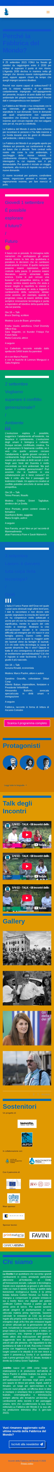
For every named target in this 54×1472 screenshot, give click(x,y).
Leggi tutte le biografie (14, 785)
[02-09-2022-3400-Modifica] (27, 1044)
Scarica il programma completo (27, 723)
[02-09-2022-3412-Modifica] (27, 1004)
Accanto (45, 1094)
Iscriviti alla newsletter (25, 1444)
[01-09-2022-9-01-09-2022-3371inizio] (27, 1084)
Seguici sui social (27, 3)
